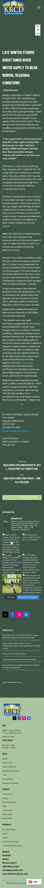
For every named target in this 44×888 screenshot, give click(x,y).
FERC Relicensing (9, 802)
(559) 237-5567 (8, 737)
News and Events (9, 829)
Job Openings (7, 779)
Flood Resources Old (10, 842)
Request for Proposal (10, 783)
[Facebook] (12, 614)
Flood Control (7, 794)
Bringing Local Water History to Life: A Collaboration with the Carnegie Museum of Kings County (21, 645)
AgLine (5, 833)
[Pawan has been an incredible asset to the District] (32, 583)
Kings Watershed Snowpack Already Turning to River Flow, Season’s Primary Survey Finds (20, 636)
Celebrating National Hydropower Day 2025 (19, 659)
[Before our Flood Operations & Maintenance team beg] (11, 583)
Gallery (5, 838)
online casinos (27, 363)
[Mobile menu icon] (39, 7)
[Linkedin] (26, 614)
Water (4, 806)
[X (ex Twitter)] (5, 614)
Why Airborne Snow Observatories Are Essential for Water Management (20, 666)
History (5, 759)
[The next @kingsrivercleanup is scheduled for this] (11, 563)
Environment (7, 818)
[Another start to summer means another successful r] (11, 543)
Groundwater (7, 810)
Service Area (7, 763)
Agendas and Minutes (10, 771)
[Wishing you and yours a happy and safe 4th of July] (32, 543)
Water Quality (7, 814)
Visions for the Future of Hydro (14, 654)
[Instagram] (19, 614)
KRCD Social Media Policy (12, 682)
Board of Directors (9, 767)
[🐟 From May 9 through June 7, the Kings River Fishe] (32, 563)
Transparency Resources (12, 846)
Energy (5, 798)
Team (4, 775)
